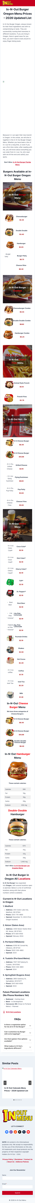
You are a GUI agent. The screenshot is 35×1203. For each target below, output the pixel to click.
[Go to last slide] (5, 1083)
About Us (10, 1162)
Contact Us (28, 1159)
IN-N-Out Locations (13, 1012)
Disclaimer (19, 1159)
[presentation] (17, 1076)
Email (4, 1184)
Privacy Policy (8, 1159)
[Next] (30, 1083)
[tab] (13, 1099)
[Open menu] (31, 3)
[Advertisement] (17, 62)
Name (4, 1175)
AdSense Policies (22, 1162)
